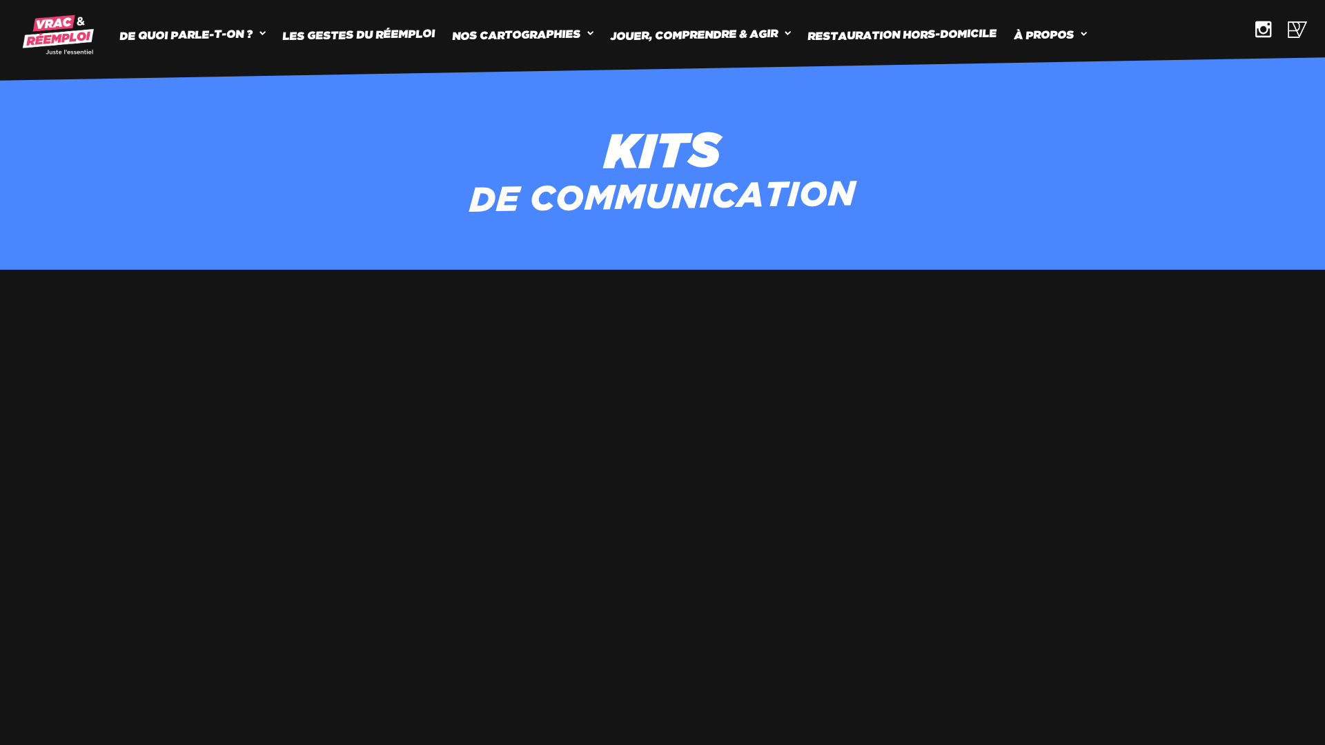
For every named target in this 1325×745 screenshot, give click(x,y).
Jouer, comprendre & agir (694, 34)
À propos (1044, 34)
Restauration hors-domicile (902, 35)
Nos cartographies (517, 35)
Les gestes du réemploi (359, 34)
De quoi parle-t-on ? (186, 34)
